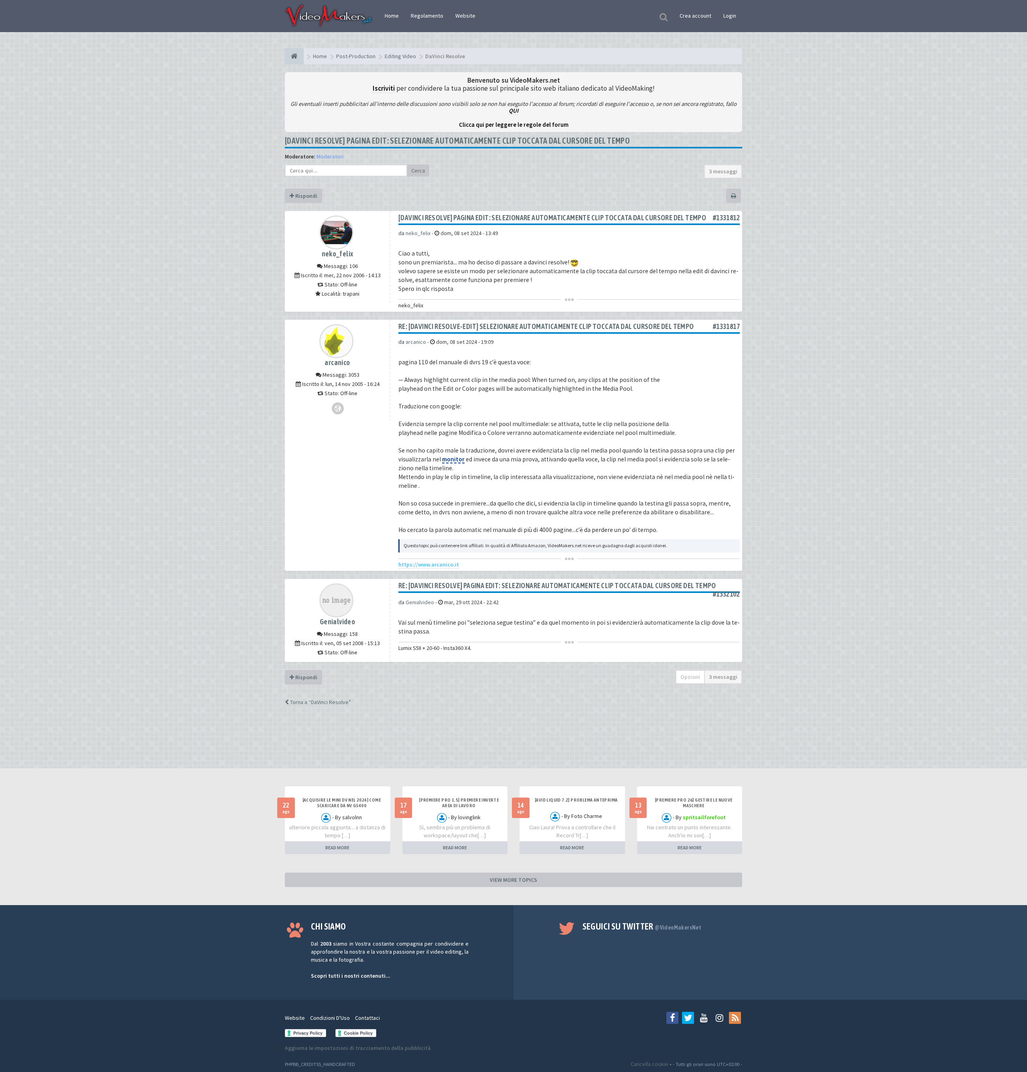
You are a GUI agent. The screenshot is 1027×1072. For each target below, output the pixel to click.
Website (465, 15)
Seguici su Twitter (642, 926)
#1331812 (726, 217)
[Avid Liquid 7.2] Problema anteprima (576, 800)
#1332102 (726, 594)
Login (729, 15)
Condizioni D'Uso (330, 1017)
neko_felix (337, 254)
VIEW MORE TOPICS (513, 879)
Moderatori (330, 156)
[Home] (294, 56)
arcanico (337, 362)
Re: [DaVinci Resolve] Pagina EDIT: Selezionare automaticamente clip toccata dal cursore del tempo (557, 585)
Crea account (695, 15)
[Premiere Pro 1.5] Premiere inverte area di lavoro (459, 802)
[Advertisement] (513, 744)
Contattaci (367, 1017)
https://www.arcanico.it (428, 564)
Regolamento (427, 15)
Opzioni (690, 676)
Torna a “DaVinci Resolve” (320, 702)
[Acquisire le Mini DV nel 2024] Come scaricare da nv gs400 (341, 802)
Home (392, 15)
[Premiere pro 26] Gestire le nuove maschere (694, 802)
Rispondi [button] (305, 195)
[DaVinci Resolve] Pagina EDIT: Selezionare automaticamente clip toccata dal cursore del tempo (457, 140)
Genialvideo (337, 621)
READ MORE (337, 848)
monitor (453, 459)
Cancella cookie (649, 1064)
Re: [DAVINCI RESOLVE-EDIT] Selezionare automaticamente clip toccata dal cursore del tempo (546, 326)
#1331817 (726, 326)
